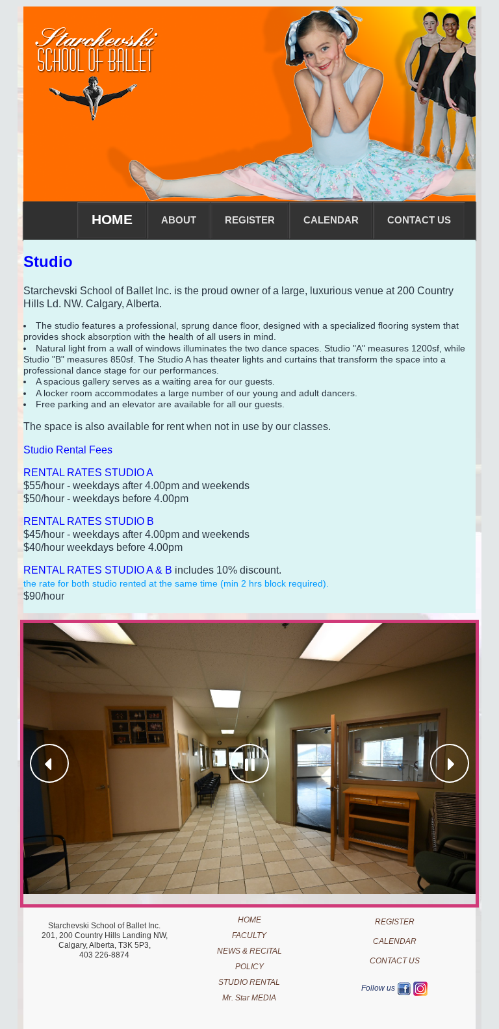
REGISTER (395, 921)
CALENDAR (394, 941)
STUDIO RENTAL (249, 982)
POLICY (249, 966)
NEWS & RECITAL (249, 951)
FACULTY (249, 935)
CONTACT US (395, 960)
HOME (249, 919)
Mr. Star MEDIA (249, 997)
